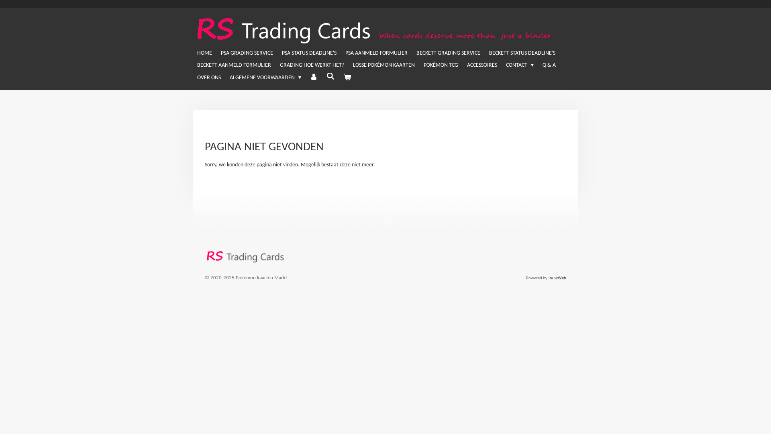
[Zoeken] (330, 77)
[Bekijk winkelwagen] (347, 78)
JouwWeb (557, 278)
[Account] (314, 78)
